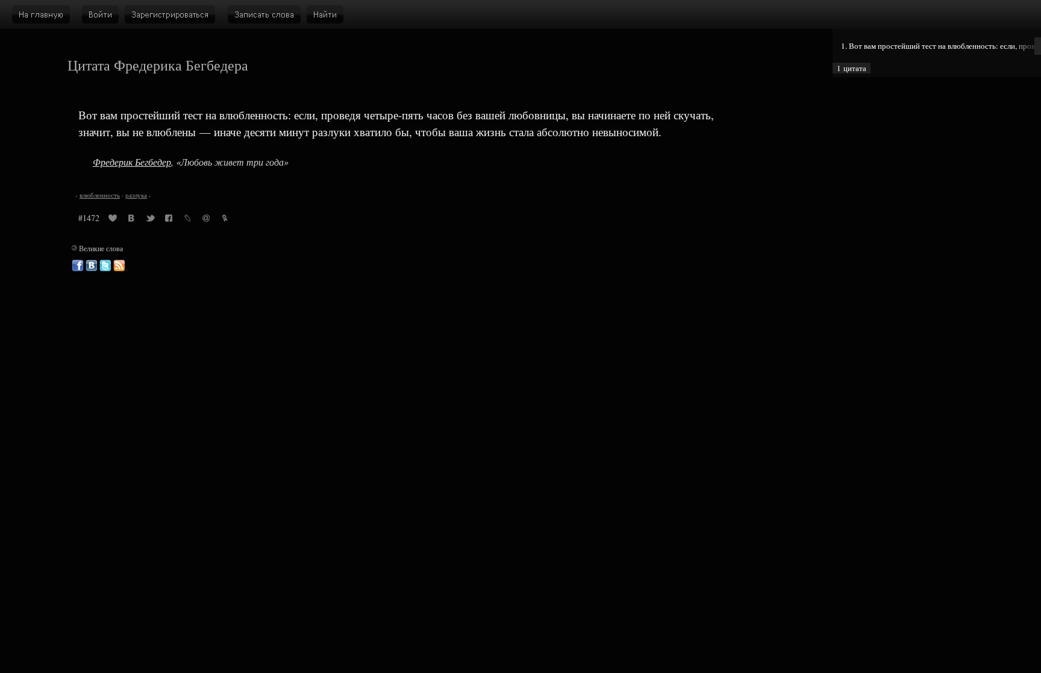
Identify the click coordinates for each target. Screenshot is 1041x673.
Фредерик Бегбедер (132, 161)
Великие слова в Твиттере (105, 266)
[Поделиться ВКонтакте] (131, 219)
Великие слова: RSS (119, 266)
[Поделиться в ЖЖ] (187, 219)
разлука (136, 195)
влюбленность (100, 195)
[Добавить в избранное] (112, 219)
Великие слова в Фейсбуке (78, 266)
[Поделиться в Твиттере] (150, 219)
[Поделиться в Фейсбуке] (168, 219)
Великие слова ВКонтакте (92, 266)
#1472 (88, 218)
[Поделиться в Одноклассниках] (224, 219)
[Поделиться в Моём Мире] (206, 219)
